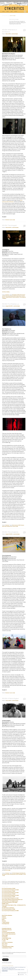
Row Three (4, 945)
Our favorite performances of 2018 (10, 910)
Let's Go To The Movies (7, 942)
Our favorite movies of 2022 (8, 888)
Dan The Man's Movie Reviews (8, 933)
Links (12, 11)
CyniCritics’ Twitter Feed (7, 965)
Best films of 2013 (5, 874)
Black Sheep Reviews (7, 929)
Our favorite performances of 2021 (10, 892)
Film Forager (5, 935)
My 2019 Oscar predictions (8, 907)
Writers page (7, 870)
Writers (15, 11)
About (8, 11)
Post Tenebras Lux (8, 526)
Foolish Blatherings (6, 938)
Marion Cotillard (16, 297)
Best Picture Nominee (7, 915)
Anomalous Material (6, 928)
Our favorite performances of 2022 (10, 889)
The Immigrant (23, 297)
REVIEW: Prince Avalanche (10, 532)
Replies (4, 298)
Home (3, 11)
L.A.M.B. (4, 940)
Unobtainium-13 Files (7, 947)
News (3, 919)
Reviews (7, 219)
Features (4, 918)
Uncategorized (5, 923)
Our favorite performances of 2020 (10, 895)
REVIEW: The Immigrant (9, 225)
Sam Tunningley (19, 874)
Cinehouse (4, 931)
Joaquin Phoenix (9, 297)
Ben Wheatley (22, 873)
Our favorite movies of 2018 (8, 909)
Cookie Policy (5, 970)
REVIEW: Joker (5, 903)
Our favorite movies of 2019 (8, 896)
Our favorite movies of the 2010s (9, 902)
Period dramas (13, 874)
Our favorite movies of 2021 (8, 891)
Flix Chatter (5, 936)
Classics (4, 916)
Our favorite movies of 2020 (8, 893)
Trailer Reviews (5, 922)
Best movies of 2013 (16, 525)
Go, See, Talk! (5, 939)
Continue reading (6, 291)
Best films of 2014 (16, 294)
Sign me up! (5, 959)
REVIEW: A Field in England (10, 698)
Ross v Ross (4, 943)
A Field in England (15, 873)
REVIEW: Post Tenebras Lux (10, 304)
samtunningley (12, 15)
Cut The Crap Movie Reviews (8, 932)
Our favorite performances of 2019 (10, 898)
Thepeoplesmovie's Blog (7, 946)
